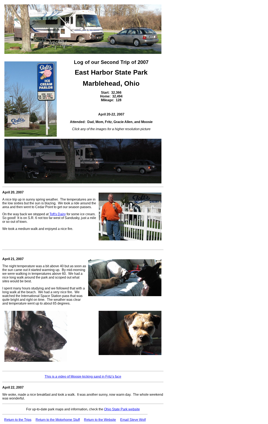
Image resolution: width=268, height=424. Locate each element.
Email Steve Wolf (133, 419)
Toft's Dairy (57, 214)
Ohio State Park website (122, 409)
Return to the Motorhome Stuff (58, 419)
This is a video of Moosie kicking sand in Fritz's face (83, 376)
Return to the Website (100, 419)
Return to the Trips (17, 419)
